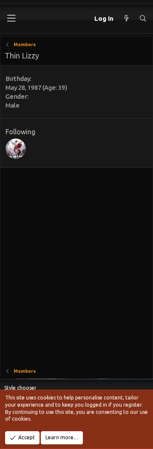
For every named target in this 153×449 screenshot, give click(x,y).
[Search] (143, 18)
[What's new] (126, 18)
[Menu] (11, 18)
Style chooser (20, 388)
